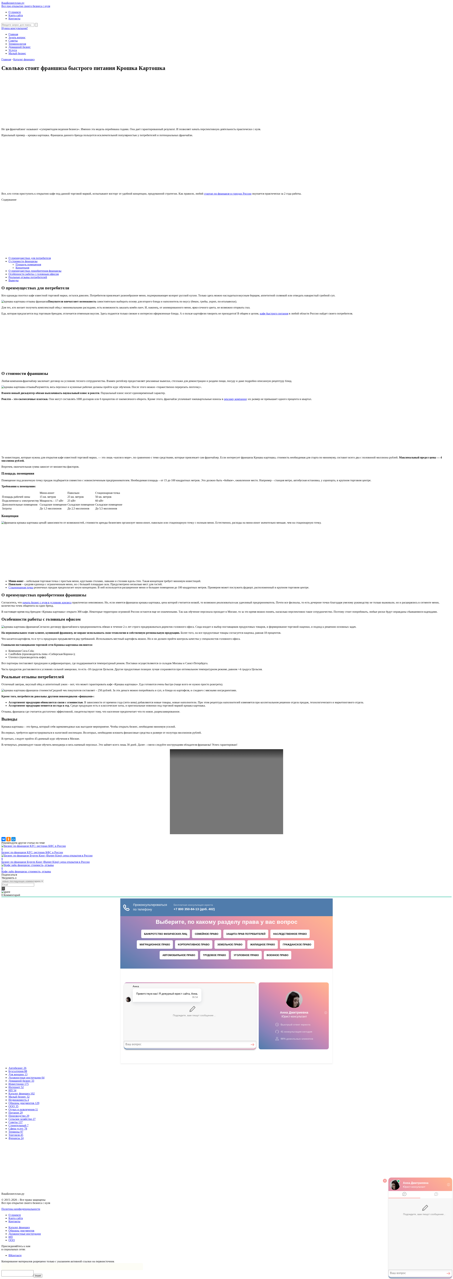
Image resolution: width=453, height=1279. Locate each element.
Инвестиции (18, 1083)
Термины (15, 1131)
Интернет (16, 1087)
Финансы (16, 1138)
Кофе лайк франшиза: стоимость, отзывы (26, 870)
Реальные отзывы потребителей (27, 277)
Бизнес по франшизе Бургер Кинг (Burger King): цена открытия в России (45, 860)
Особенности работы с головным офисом (33, 274)
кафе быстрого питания (274, 313)
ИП (12, 1090)
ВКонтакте (15, 1255)
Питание (15, 1112)
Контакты (14, 18)
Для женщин (17, 1074)
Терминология (17, 43)
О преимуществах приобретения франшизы (34, 270)
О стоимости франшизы (23, 261)
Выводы (13, 280)
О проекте (14, 12)
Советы (13, 40)
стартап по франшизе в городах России (227, 193)
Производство (18, 1115)
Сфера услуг (17, 1128)
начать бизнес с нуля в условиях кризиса (46, 602)
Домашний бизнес (19, 47)
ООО (13, 1106)
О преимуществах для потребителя (29, 258)
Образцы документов (23, 1103)
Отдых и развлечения (23, 1109)
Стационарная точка (20, 587)
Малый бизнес (17, 53)
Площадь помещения (28, 264)
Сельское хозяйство (22, 1119)
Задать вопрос (16, 37)
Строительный (18, 1125)
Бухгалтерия (17, 1071)
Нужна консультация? (14, 28)
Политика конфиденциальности (20, 1208)
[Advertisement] (226, 100)
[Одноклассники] (8, 839)
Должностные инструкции (26, 1077)
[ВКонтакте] (3, 839)
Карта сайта (15, 15)
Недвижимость (18, 1099)
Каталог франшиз (21, 1093)
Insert (38, 1275)
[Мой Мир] (13, 839)
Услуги (12, 50)
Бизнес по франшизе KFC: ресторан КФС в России (32, 851)
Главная (13, 34)
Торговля (15, 1134)
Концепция (22, 267)
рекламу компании (235, 399)
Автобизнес (17, 1068)
